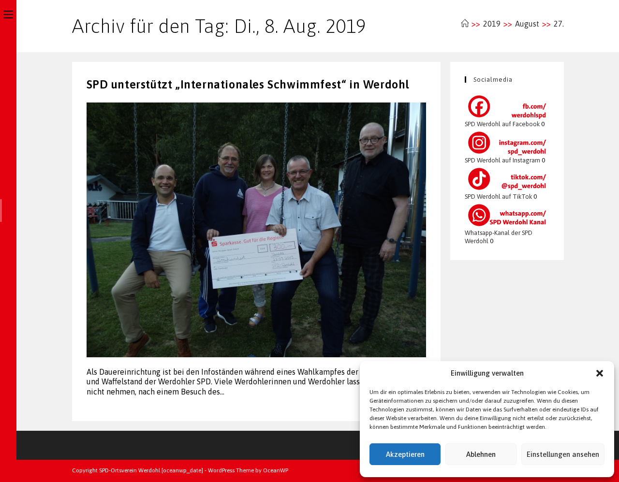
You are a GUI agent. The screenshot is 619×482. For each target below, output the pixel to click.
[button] (599, 373)
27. (559, 23)
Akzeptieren (405, 454)
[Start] (465, 23)
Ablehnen (481, 454)
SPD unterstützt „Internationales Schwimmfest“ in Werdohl (248, 84)
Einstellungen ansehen (563, 454)
